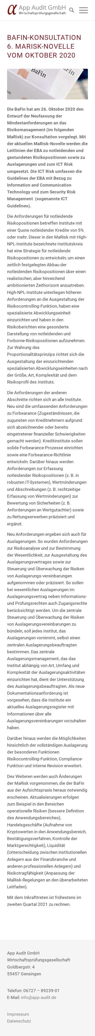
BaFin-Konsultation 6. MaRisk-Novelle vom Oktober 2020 (44, 46)
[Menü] (81, 10)
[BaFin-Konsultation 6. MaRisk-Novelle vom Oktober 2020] (47, 84)
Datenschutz (19, 1021)
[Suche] (69, 10)
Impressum (18, 1014)
